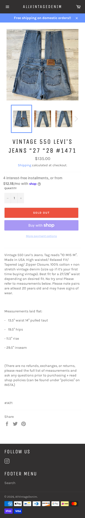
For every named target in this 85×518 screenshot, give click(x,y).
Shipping (24, 165)
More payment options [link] (41, 236)
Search (9, 483)
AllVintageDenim (42, 6)
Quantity (10, 188)
